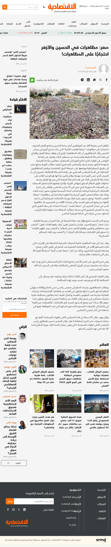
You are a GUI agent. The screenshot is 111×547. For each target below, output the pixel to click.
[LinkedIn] (24, 509)
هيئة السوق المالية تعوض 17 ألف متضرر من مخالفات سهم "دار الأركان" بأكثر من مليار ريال (69, 423)
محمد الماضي (9, 396)
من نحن (72, 490)
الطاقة (61, 23)
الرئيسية (105, 23)
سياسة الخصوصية (68, 510)
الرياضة (9, 23)
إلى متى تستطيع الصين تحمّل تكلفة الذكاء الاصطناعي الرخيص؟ (9, 379)
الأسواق (94, 23)
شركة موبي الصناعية (12, 32)
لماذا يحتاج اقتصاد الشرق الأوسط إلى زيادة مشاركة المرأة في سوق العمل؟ (9, 440)
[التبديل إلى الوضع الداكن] (43, 7)
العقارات (50, 23)
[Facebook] (8, 509)
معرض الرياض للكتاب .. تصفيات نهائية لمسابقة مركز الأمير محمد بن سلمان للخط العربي (97, 378)
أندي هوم (11, 334)
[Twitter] (19, 509)
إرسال (10, 501)
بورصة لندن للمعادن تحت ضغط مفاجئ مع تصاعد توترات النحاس (10, 348)
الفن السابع (27, 23)
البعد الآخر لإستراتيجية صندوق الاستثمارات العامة (9, 407)
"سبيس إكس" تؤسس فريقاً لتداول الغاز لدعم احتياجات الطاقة (15, 55)
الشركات (83, 23)
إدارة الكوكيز (71, 517)
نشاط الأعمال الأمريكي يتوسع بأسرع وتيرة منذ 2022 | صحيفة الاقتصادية (6, 273)
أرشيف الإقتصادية (68, 503)
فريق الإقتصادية (69, 497)
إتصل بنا (72, 524)
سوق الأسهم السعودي (95, 32)
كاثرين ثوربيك (10, 366)
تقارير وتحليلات (72, 23)
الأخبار (18, 23)
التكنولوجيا (39, 23)
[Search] (4, 7)
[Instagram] (13, 509)
